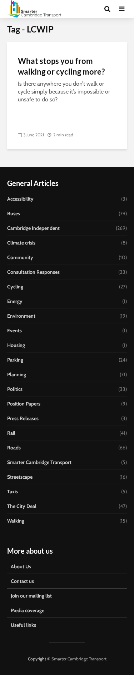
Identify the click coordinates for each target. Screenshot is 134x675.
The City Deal (21, 506)
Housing (16, 345)
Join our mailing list (31, 596)
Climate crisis (21, 243)
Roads (14, 447)
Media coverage (27, 610)
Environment (21, 316)
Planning (16, 374)
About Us (21, 566)
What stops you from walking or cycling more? (61, 66)
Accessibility (20, 199)
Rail (11, 433)
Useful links (23, 625)
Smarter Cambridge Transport (39, 462)
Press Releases (23, 418)
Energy (15, 301)
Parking (15, 360)
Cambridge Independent (33, 228)
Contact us (22, 581)
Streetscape (20, 477)
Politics (15, 389)
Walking (15, 521)
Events (14, 330)
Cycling (15, 286)
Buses (13, 213)
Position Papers (23, 404)
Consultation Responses (33, 272)
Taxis (12, 491)
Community (20, 257)
